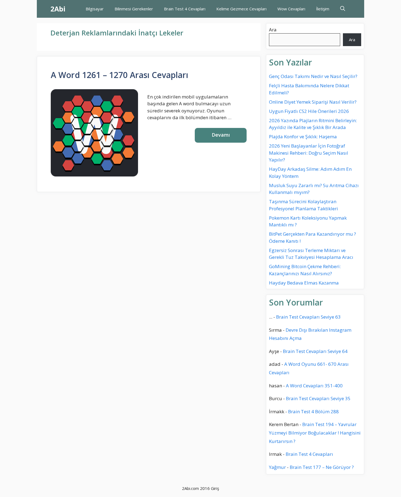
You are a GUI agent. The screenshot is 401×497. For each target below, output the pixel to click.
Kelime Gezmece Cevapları (241, 8)
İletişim (322, 8)
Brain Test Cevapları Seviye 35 (318, 398)
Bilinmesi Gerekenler (134, 8)
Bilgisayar (95, 8)
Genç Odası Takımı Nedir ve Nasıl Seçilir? (313, 76)
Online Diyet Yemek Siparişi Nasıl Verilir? (313, 102)
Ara (273, 29)
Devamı (221, 134)
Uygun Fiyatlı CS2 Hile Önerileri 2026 (309, 111)
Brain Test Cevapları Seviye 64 (315, 351)
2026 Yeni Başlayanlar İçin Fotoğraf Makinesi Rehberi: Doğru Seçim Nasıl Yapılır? (308, 153)
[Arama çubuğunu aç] (343, 9)
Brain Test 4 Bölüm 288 (313, 411)
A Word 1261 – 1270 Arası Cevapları (119, 74)
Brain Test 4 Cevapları (184, 8)
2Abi (57, 8)
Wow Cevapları (291, 8)
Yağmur (277, 467)
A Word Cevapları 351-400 (314, 385)
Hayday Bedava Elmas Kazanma (304, 283)
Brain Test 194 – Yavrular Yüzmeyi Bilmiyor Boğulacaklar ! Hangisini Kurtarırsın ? (315, 432)
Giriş (215, 488)
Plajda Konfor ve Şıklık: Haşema (303, 136)
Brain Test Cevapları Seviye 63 (308, 317)
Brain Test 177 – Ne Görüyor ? (322, 467)
